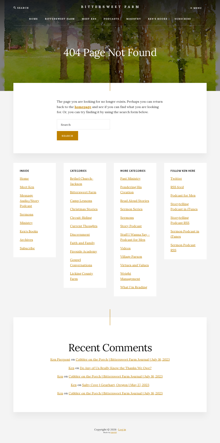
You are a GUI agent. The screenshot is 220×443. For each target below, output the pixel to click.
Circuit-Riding (81, 218)
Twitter (176, 178)
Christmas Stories (84, 209)
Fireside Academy (83, 251)
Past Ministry (130, 178)
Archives (26, 240)
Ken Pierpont (60, 359)
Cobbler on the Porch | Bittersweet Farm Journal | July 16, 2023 (123, 359)
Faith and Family (82, 243)
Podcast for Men (183, 195)
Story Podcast (131, 226)
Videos (125, 248)
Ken (71, 368)
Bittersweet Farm (110, 7)
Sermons (26, 214)
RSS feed (177, 187)
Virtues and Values (134, 265)
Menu (197, 8)
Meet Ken (27, 187)
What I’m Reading (133, 287)
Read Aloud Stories (134, 201)
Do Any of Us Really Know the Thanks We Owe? (116, 368)
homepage (83, 107)
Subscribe (27, 248)
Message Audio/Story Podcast (29, 200)
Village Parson (131, 256)
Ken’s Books (29, 231)
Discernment (80, 234)
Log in (122, 429)
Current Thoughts (83, 226)
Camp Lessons (81, 201)
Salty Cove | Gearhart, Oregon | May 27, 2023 (115, 385)
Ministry (26, 223)
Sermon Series (131, 209)
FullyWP (114, 432)
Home (24, 178)
